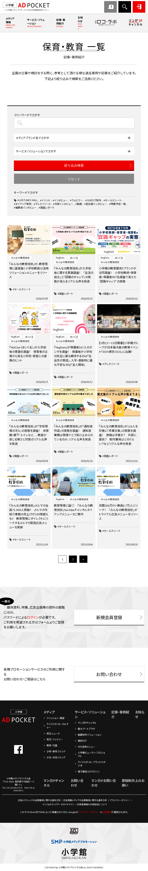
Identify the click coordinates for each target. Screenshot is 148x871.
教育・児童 (52, 745)
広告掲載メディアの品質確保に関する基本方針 (85, 800)
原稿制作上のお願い (133, 783)
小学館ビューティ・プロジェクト (91, 754)
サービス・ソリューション (36, 23)
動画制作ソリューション (90, 734)
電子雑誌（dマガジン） (89, 771)
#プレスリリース (111, 364)
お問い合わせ (110, 7)
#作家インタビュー (63, 204)
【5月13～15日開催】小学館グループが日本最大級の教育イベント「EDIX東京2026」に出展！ (118, 347)
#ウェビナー (76, 200)
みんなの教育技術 (20, 257)
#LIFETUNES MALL (28, 200)
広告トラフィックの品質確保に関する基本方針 (39, 800)
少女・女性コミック (56, 757)
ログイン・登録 (139, 7)
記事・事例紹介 (60, 23)
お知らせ (80, 23)
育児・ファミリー (55, 739)
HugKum (60, 257)
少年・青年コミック (56, 751)
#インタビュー (60, 200)
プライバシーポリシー (120, 800)
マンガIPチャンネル (87, 722)
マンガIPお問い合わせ (103, 783)
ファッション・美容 (55, 718)
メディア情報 (10, 23)
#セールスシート (22, 289)
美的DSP (82, 740)
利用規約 (106, 812)
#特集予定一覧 (117, 204)
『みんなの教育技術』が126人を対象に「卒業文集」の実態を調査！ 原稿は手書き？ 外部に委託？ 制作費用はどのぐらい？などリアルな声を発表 (118, 435)
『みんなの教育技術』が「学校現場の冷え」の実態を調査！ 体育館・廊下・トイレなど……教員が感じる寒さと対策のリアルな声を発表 (29, 435)
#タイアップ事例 (22, 204)
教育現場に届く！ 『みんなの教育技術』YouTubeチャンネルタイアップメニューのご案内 (73, 510)
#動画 (78, 204)
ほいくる (74, 257)
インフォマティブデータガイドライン (58, 804)
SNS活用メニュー (86, 746)
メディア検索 (124, 7)
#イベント (45, 200)
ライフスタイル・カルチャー (58, 726)
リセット (74, 179)
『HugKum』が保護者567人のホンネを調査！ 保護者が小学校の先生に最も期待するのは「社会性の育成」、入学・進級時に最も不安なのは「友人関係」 (73, 356)
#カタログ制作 (93, 200)
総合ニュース (53, 733)
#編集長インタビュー (25, 207)
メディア (49, 712)
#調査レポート (65, 293)
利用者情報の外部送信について (92, 804)
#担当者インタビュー (95, 204)
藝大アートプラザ (86, 728)
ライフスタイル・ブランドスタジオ (91, 764)
